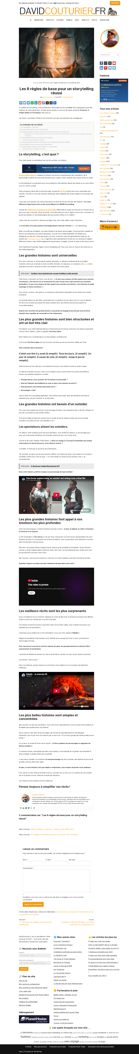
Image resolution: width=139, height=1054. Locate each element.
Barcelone (103, 116)
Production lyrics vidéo (57, 1047)
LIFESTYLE (50, 20)
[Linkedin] (23, 808)
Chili (101, 127)
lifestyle (68, 1037)
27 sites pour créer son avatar (99, 941)
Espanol (103, 147)
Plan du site (23, 981)
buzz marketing (54, 1033)
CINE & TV (85, 20)
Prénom (22, 952)
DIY (101, 140)
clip (70, 1033)
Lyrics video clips (25, 991)
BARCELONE (104, 20)
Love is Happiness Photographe (65, 1005)
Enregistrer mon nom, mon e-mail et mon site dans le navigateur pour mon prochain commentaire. (53, 898)
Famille (102, 151)
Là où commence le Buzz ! (63, 945)
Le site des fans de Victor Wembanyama (68, 984)
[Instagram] (21, 808)
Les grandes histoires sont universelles (34, 129)
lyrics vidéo (75, 1037)
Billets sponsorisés (106, 120)
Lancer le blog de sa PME (63, 966)
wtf (86, 1042)
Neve (21, 1051)
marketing (83, 1036)
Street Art (103, 200)
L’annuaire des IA (60, 977)
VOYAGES (60, 20)
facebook (102, 1033)
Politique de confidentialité (28, 1002)
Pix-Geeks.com (59, 998)
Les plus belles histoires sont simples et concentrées (39, 146)
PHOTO (94, 20)
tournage (61, 1042)
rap (40, 1042)
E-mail (48, 860)
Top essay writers (34, 239)
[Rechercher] (118, 55)
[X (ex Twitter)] (110, 63)
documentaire (88, 1033)
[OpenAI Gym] (114, 68)
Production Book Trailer (76, 1047)
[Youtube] (26, 808)
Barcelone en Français (62, 962)
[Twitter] (31, 808)
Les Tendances (59, 969)
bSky (45, 3)
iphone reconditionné (61, 1019)
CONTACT (115, 3)
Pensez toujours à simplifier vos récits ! (34, 149)
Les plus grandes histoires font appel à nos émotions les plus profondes (45, 142)
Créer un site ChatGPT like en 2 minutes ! (103, 945)
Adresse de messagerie (26, 960)
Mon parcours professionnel (29, 984)
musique (100, 1037)
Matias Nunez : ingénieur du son (65, 995)
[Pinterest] (105, 68)
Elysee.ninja (60, 3)
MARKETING (38, 20)
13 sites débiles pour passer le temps (101, 966)
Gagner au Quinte (60, 980)
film (114, 1033)
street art (55, 1042)
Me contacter (24, 998)
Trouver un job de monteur (63, 1023)
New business (105, 179)
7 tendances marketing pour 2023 (100, 952)
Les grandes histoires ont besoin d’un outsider (37, 137)
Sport (102, 197)
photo (115, 1037)
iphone (62, 1037)
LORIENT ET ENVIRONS (109, 165)
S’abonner (23, 969)
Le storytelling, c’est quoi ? (30, 127)
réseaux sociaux (47, 1042)
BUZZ (77, 20)
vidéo (67, 1041)
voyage (74, 1041)
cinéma (66, 1033)
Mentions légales (25, 1005)
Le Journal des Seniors (62, 973)
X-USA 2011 (104, 214)
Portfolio (103, 186)
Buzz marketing (105, 124)
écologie (101, 1042)
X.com (50, 3)
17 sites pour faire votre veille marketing (102, 955)
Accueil (35, 83)
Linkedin (39, 3)
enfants (63, 191)
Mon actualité (104, 168)
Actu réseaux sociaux (107, 113)
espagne (95, 1033)
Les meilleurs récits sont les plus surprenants (36, 144)
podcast (36, 1042)
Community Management (109, 131)
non (105, 1037)
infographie (34, 1037)
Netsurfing (103, 175)
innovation (41, 1037)
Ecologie (103, 144)
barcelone (28, 1032)
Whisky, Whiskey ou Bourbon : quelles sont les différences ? (52, 829)
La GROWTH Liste (60, 955)
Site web (72, 860)
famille (111, 1033)
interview (56, 1037)
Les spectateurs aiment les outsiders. (34, 140)
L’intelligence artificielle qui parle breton (68, 952)
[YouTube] (114, 63)
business (44, 1033)
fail (107, 1033)
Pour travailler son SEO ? (97, 976)
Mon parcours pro (40, 1047)
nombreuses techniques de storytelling (42, 210)
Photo (102, 183)
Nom (25, 860)
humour (26, 1036)
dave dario (81, 1033)
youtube (89, 1042)
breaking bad (36, 1033)
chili (61, 1033)
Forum (56, 1016)
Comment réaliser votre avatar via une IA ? (103, 948)
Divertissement (105, 137)
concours (75, 1033)
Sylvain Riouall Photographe (64, 1002)
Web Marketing (44, 83)
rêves (86, 264)
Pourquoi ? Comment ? (62, 941)
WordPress (38, 1051)
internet (51, 1037)
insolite (46, 1037)
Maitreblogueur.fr (60, 1009)
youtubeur (95, 1042)
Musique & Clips (105, 172)
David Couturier (47, 97)
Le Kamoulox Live (60, 948)
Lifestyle (103, 161)
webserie (82, 1042)
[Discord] (110, 68)
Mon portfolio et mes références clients (33, 988)
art (21, 1033)
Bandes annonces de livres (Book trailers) (34, 995)
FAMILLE (69, 20)
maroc (90, 1037)
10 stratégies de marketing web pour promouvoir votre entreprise (54, 835)
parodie (109, 1037)
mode (94, 1037)
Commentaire (28, 868)
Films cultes (104, 154)
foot (117, 1033)
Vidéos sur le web (106, 204)
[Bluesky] (29, 808)
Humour (103, 158)
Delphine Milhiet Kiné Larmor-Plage (66, 1012)
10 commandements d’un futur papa (101, 959)
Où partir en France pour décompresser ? (103, 962)
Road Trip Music (105, 190)
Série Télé (103, 193)
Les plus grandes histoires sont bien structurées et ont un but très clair (45, 132)
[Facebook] (34, 808)
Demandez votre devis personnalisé (101, 1047)
